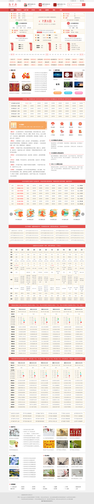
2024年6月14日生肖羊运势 (41, 79)
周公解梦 (20, 59)
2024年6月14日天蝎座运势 (41, 85)
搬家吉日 (26, 64)
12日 (78, 54)
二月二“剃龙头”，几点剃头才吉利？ (31, 433)
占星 (77, 488)
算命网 (33, 488)
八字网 (66, 486)
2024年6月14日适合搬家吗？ (41, 72)
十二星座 (67, 488)
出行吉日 (40, 64)
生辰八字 (13, 59)
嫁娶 (73, 27)
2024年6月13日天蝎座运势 (29, 464)
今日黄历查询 (81, 64)
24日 (27, 54)
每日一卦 (61, 59)
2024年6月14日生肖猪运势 (41, 74)
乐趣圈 (55, 486)
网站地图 (71, 499)
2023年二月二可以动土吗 (29, 431)
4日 (55, 54)
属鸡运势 (81, 62)
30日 (44, 54)
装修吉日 (47, 64)
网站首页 (12, 0)
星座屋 (22, 486)
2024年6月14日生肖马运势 (41, 81)
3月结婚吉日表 (54, 65)
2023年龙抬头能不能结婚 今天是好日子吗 (32, 437)
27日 (35, 54)
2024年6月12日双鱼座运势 (29, 476)
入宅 (70, 27)
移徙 (77, 27)
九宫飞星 (26, 10)
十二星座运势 (13, 486)
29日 (41, 54)
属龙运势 (47, 62)
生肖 (61, 10)
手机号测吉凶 (57, 92)
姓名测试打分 (54, 59)
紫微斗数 (12, 488)
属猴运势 (74, 62)
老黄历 (12, 10)
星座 (54, 10)
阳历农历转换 (47, 59)
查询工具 (74, 0)
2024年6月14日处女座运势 (41, 89)
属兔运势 (40, 62)
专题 (40, 10)
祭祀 (14, 27)
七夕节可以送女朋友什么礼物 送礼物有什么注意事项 (35, 446)
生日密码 (39, 32)
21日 (19, 54)
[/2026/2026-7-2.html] (54, 21)
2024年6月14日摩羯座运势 (29, 462)
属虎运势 (33, 62)
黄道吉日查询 (13, 64)
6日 (60, 54)
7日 (63, 54)
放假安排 (74, 59)
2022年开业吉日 (74, 65)
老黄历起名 (33, 59)
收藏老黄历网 (24, 494)
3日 (52, 54)
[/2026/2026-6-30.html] (39, 21)
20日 (16, 54)
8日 (66, 54)
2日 (50, 54)
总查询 (47, 10)
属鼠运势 (20, 62)
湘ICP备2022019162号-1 (47, 501)
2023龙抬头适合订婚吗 (28, 429)
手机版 (19, 0)
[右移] (82, 214)
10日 (71, 54)
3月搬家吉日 (61, 64)
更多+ (50, 70)
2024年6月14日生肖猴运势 (41, 83)
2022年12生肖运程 (12, 62)
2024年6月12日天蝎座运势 (29, 474)
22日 (22, 54)
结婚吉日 (20, 64)
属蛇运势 (54, 62)
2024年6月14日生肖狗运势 (41, 76)
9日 (68, 54)
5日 (58, 54)
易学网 (33, 486)
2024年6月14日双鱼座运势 (41, 87)
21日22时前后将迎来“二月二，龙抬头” (32, 435)
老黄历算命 (26, 59)
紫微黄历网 (78, 486)
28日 (38, 54)
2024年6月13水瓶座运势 (29, 470)
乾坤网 (55, 488)
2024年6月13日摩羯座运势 (29, 472)
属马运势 (61, 62)
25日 (30, 54)
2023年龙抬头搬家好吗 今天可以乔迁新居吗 (33, 439)
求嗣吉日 (33, 64)
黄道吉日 (19, 10)
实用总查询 (40, 59)
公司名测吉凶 (79, 92)
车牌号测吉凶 (68, 92)
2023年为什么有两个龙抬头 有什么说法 (32, 443)
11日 (74, 54)
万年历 (33, 10)
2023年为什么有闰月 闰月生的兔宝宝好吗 (32, 441)
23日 (25, 54)
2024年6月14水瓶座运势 (40, 91)
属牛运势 (26, 62)
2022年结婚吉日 (67, 65)
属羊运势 (68, 62)
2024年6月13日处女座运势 (29, 468)
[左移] (11, 214)
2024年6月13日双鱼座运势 (29, 466)
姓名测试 (45, 488)
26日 (33, 54)
